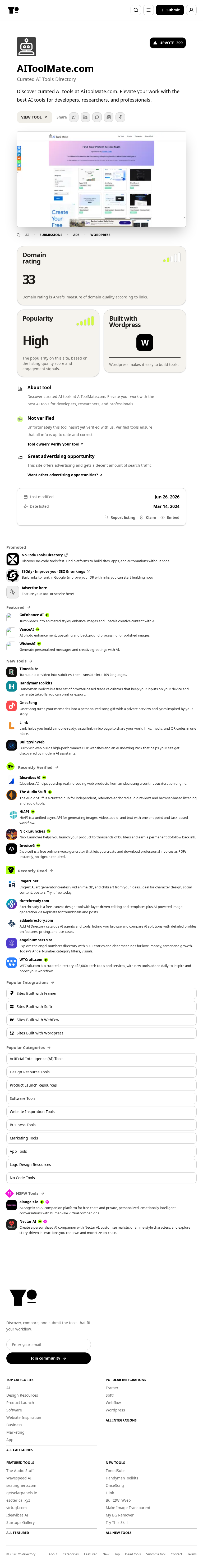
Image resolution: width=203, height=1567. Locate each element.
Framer (112, 1387)
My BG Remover (120, 1515)
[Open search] (136, 10)
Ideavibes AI (17, 1515)
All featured (17, 1532)
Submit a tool (155, 1554)
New (106, 1554)
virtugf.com (16, 1507)
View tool (31, 117)
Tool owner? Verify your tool (53, 444)
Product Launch (20, 1402)
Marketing (15, 1432)
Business (14, 1424)
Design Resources (22, 1395)
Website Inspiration (23, 1417)
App (9, 1439)
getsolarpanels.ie (21, 1492)
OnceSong (115, 1485)
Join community (45, 1358)
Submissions (51, 235)
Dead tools (133, 1554)
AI (27, 235)
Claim (151, 517)
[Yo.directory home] (13, 10)
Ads (76, 235)
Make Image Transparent (128, 1507)
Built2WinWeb (118, 1500)
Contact (176, 1554)
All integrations (121, 1420)
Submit (173, 9)
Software (14, 1409)
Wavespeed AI (18, 1477)
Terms (192, 1554)
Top (117, 1554)
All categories (19, 1450)
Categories (71, 1554)
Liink (110, 1492)
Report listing (122, 517)
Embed (173, 517)
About (53, 1554)
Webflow (113, 1402)
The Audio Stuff (20, 1470)
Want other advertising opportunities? (62, 474)
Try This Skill (117, 1522)
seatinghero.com (21, 1485)
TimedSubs (116, 1470)
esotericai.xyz (18, 1500)
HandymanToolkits (122, 1477)
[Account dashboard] (191, 10)
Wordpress (100, 235)
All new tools (119, 1532)
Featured (90, 1554)
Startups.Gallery (20, 1522)
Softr (110, 1395)
